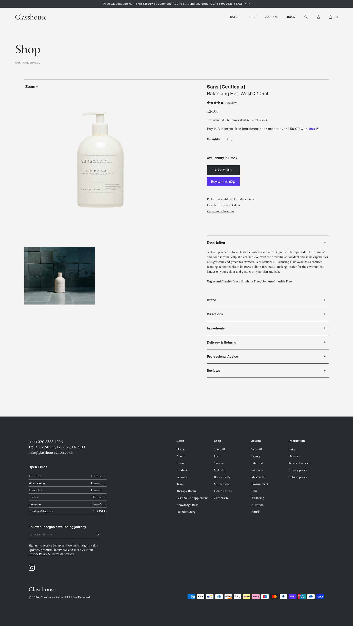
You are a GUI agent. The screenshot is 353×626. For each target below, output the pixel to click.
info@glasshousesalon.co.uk (51, 452)
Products (182, 470)
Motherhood (222, 484)
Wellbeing (257, 497)
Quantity (213, 139)
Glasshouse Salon (51, 597)
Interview (257, 470)
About (180, 456)
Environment (259, 484)
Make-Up (220, 470)
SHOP (18, 63)
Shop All (219, 449)
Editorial (257, 463)
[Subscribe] (94, 534)
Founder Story (185, 511)
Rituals (255, 511)
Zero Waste (221, 497)
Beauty (255, 456)
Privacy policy (298, 470)
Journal (271, 16)
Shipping (231, 120)
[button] (235, 17)
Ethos (180, 463)
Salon (234, 16)
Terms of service (299, 463)
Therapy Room (186, 490)
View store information (221, 211)
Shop (252, 16)
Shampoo (35, 63)
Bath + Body (222, 477)
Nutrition (257, 504)
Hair (25, 63)
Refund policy (298, 477)
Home (180, 449)
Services (181, 477)
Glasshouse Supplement (192, 497)
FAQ (292, 449)
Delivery (294, 456)
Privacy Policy (38, 553)
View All (256, 449)
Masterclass (259, 477)
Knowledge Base (187, 504)
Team (180, 484)
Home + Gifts (223, 490)
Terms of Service (62, 553)
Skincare (219, 463)
